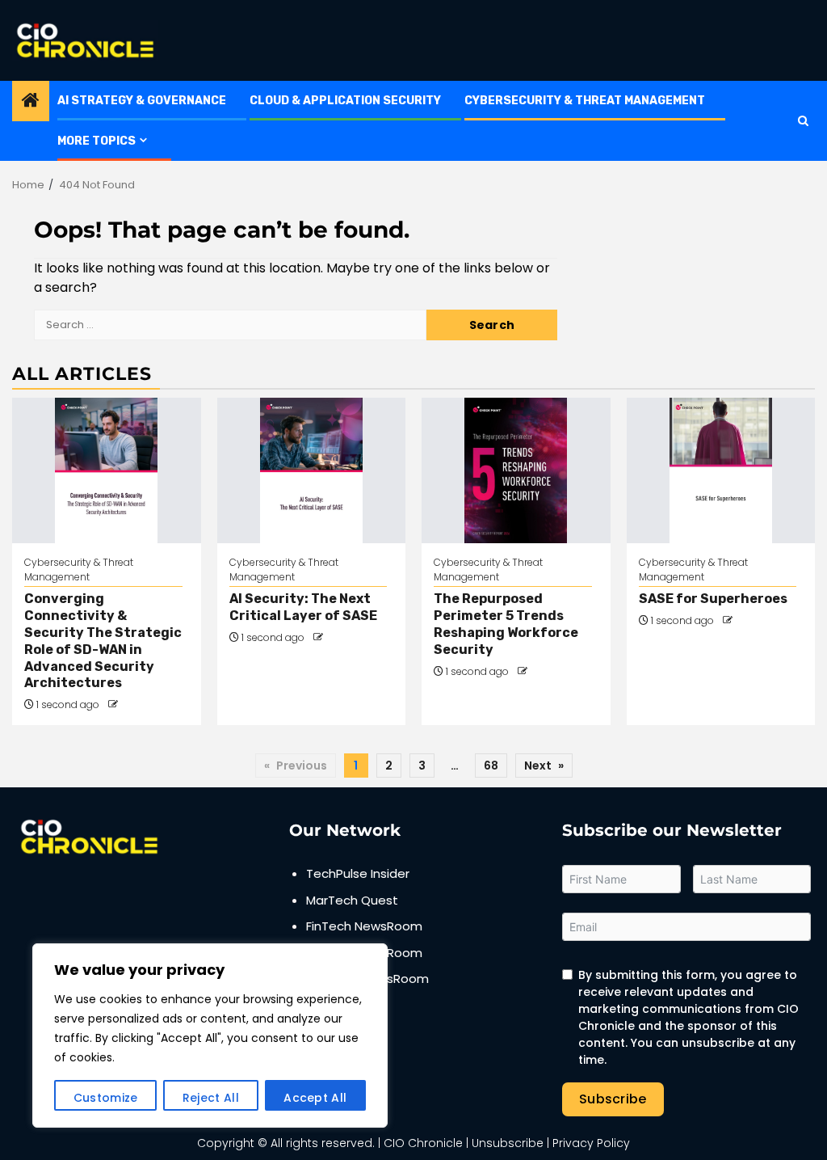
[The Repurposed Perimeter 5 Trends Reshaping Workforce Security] (516, 470)
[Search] (803, 121)
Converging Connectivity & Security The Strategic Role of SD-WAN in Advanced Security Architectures (103, 640)
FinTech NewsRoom (364, 925)
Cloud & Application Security (345, 101)
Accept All (314, 1098)
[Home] (31, 101)
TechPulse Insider (357, 873)
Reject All (211, 1098)
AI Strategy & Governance (141, 101)
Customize (105, 1098)
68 (491, 765)
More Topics (96, 141)
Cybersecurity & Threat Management (584, 101)
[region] (210, 1035)
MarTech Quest (352, 900)
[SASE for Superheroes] (721, 470)
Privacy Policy (591, 1143)
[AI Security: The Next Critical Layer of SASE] (311, 470)
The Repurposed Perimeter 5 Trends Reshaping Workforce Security (506, 623)
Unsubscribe (508, 1143)
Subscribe (613, 1099)
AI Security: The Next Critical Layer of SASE (303, 607)
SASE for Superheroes (713, 598)
